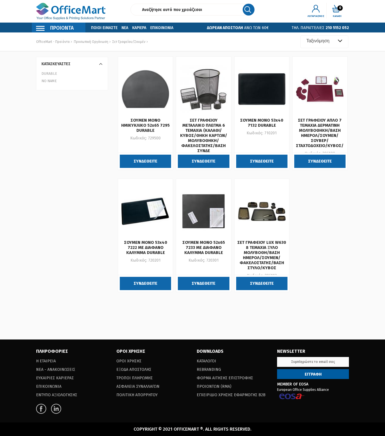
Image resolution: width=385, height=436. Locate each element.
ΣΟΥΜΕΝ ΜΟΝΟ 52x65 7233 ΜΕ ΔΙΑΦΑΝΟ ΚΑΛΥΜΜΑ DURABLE (203, 247)
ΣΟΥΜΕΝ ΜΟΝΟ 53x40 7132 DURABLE (261, 123)
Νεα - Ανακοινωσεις (55, 369)
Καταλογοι (206, 361)
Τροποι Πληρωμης (134, 378)
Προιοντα (62, 28)
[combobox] (324, 41)
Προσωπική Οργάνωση (91, 42)
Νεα (124, 27)
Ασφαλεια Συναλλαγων (138, 386)
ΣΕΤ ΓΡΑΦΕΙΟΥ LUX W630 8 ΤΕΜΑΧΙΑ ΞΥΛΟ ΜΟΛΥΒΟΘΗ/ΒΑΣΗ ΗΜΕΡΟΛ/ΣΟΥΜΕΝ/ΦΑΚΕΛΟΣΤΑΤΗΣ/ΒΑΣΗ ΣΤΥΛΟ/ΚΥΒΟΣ (261, 255)
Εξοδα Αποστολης (133, 369)
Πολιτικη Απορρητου (137, 395)
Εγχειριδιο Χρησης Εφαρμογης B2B (231, 395)
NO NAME (49, 81)
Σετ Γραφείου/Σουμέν (128, 42)
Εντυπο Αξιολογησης (56, 395)
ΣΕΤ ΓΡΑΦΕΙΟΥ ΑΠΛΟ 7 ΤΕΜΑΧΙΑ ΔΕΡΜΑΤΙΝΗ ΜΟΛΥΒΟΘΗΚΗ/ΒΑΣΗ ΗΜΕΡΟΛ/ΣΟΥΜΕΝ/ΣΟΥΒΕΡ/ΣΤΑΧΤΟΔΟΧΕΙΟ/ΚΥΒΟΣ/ (320, 133)
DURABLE (49, 73)
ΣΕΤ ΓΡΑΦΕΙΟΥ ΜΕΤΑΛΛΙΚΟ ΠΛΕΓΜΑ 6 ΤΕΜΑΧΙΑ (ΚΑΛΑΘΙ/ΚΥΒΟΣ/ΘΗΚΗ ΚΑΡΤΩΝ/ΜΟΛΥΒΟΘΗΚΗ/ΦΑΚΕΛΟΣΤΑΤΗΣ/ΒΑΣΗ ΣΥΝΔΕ (203, 135)
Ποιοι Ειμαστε (104, 27)
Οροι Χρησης (128, 361)
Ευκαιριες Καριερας (55, 378)
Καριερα (139, 27)
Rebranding (209, 369)
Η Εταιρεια (46, 361)
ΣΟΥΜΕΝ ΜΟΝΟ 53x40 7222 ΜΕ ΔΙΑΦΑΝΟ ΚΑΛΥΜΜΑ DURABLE (145, 247)
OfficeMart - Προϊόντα (53, 42)
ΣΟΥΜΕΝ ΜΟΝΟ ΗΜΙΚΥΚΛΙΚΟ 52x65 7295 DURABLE (145, 125)
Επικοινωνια (161, 27)
